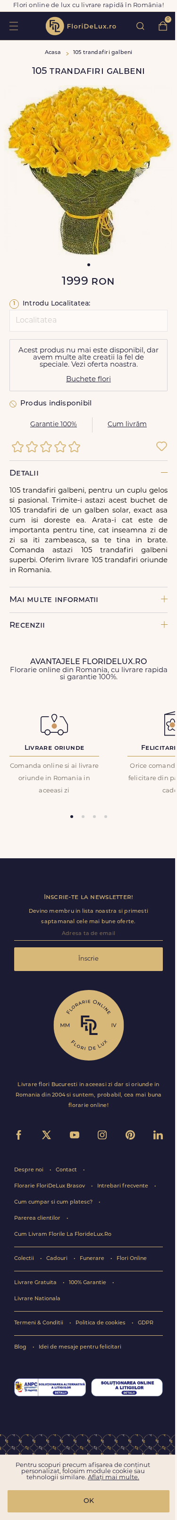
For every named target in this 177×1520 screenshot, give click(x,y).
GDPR (145, 1323)
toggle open (13, 25)
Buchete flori (88, 379)
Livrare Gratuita (36, 1283)
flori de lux (80, 26)
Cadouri (57, 1258)
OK (89, 1501)
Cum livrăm (127, 424)
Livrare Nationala (37, 1299)
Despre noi (29, 1170)
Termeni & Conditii (39, 1323)
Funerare (93, 1258)
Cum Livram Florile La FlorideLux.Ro (62, 1234)
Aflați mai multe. (113, 1478)
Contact (67, 1170)
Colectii (24, 1258)
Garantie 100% (53, 424)
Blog (21, 1347)
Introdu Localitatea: (52, 303)
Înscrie (88, 959)
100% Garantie (88, 1283)
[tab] (72, 816)
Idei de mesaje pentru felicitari (80, 1347)
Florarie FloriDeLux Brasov (50, 1186)
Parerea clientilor (38, 1218)
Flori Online (132, 1258)
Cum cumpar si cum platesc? (54, 1202)
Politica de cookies (101, 1323)
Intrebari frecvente (123, 1186)
